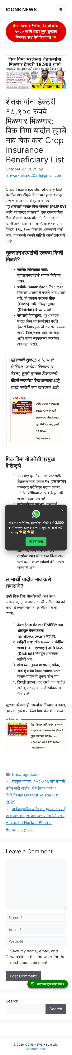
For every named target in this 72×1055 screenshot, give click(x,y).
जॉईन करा (36, 541)
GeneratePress (36, 1049)
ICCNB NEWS (21, 9)
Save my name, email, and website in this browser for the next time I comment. (37, 957)
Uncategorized (25, 774)
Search (12, 1001)
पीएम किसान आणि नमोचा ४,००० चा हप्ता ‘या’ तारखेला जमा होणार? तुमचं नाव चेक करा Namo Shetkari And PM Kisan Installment (47, 736)
